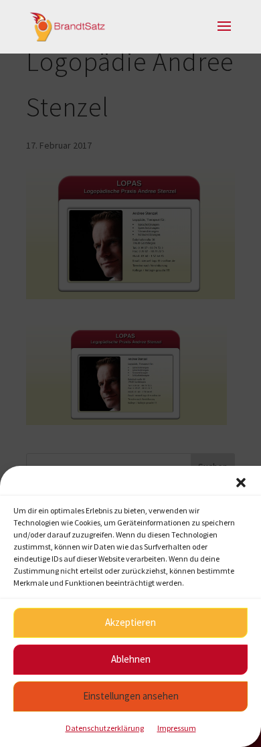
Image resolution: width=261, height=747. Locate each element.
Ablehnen (131, 659)
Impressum (176, 728)
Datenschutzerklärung (105, 728)
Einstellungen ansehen (131, 695)
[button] (241, 482)
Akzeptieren (130, 622)
